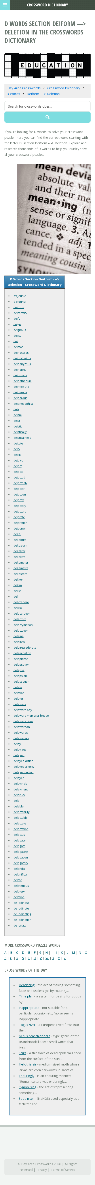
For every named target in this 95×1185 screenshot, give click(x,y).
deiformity (20, 313)
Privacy (41, 1169)
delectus (19, 835)
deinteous (20, 392)
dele (16, 801)
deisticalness (22, 438)
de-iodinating (22, 914)
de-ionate (20, 925)
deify (16, 319)
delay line (20, 750)
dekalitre (19, 557)
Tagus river (27, 1024)
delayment (20, 789)
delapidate (20, 659)
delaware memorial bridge (31, 716)
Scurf (22, 1053)
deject (17, 466)
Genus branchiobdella (34, 1036)
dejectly (18, 500)
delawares (20, 733)
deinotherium (22, 381)
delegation (20, 857)
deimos (18, 347)
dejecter (19, 489)
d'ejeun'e (19, 296)
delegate (19, 846)
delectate (19, 823)
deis (16, 409)
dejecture (19, 511)
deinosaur (20, 375)
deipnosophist (23, 404)
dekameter (20, 562)
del (15, 596)
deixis (17, 455)
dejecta (18, 472)
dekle (17, 591)
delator (18, 699)
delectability (21, 812)
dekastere (20, 574)
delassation (21, 682)
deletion (19, 897)
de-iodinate (21, 908)
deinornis (19, 370)
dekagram (20, 545)
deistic (17, 426)
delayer (18, 778)
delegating (20, 852)
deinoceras (21, 353)
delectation (20, 829)
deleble (18, 806)
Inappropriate (29, 1007)
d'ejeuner (20, 302)
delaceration (21, 613)
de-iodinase (21, 903)
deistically (20, 432)
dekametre (20, 568)
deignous (19, 330)
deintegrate (21, 387)
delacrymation (23, 625)
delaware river (23, 721)
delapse (19, 670)
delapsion (20, 676)
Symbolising (27, 1087)
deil (15, 341)
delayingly (20, 784)
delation (19, 693)
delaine (18, 636)
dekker (18, 579)
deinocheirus (22, 358)
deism (17, 415)
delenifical (20, 874)
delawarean (21, 727)
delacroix (19, 619)
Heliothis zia (27, 1064)
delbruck (19, 795)
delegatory (20, 863)
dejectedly (20, 483)
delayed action (23, 761)
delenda (19, 869)
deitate (18, 443)
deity (16, 449)
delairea (19, 642)
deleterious (21, 886)
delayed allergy (23, 767)
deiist (17, 336)
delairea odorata (24, 647)
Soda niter (26, 1098)
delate (17, 687)
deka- (17, 534)
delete (17, 880)
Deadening (27, 985)
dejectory (19, 506)
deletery (19, 891)
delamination (22, 653)
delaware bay (22, 710)
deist (16, 421)
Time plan (26, 996)
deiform (18, 307)
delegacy (19, 840)
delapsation (21, 665)
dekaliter (19, 551)
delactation (20, 630)
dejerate (19, 517)
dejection (19, 494)
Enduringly (26, 1075)
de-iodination (22, 920)
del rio (17, 608)
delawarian (21, 738)
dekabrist (19, 540)
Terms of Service (63, 1169)
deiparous (20, 398)
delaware (19, 704)
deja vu (18, 460)
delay (17, 744)
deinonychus (22, 364)
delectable (20, 818)
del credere (21, 602)
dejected (19, 477)
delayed (19, 755)
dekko (17, 585)
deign (17, 324)
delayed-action (23, 772)
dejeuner (19, 528)
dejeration (20, 523)
